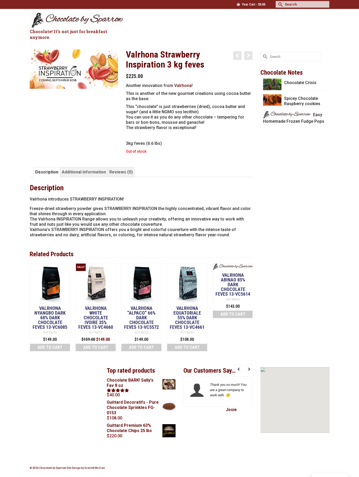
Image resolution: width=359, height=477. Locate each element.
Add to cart (50, 347)
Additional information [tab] (84, 172)
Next (248, 307)
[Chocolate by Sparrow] (77, 20)
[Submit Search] (280, 4)
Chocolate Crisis (300, 82)
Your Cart (253, 4)
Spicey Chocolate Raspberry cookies (302, 101)
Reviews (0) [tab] (121, 172)
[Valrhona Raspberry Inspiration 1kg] (237, 55)
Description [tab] (46, 172)
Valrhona (183, 85)
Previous (34, 307)
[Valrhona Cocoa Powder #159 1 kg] (248, 55)
